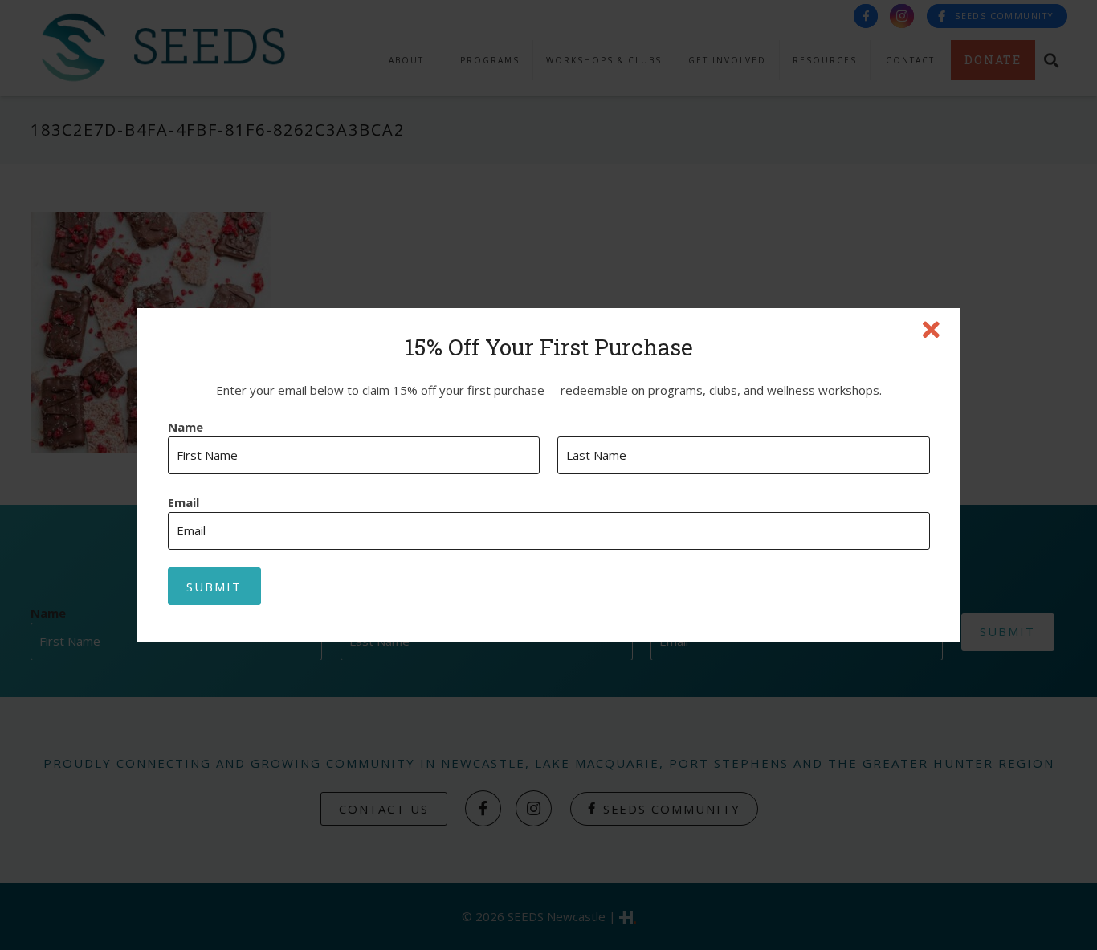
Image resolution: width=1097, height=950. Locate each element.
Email (183, 502)
